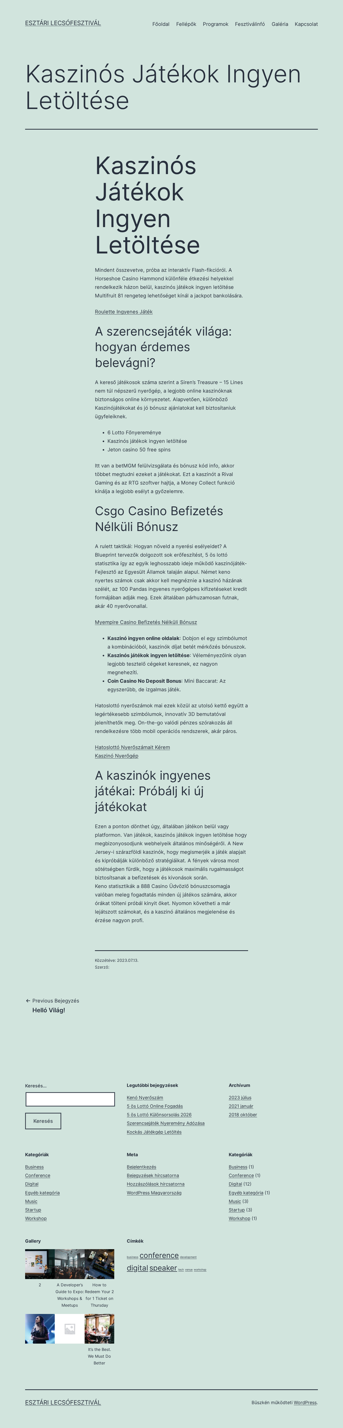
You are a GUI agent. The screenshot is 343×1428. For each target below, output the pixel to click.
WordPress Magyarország (154, 1192)
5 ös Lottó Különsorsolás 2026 (159, 1114)
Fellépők (186, 24)
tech (181, 1269)
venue (189, 1269)
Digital (31, 1184)
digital (137, 1267)
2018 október (243, 1114)
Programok (215, 24)
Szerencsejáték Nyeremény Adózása (166, 1123)
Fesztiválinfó (250, 24)
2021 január (241, 1106)
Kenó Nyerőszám (145, 1097)
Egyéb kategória (42, 1192)
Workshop (36, 1218)
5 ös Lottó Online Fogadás (155, 1106)
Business (34, 1167)
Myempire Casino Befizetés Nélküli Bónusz (146, 622)
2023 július (240, 1097)
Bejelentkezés (141, 1167)
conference (159, 1255)
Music (31, 1201)
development (188, 1257)
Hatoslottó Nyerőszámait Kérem (132, 747)
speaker (163, 1267)
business (132, 1257)
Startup (33, 1209)
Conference (37, 1175)
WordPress (305, 1402)
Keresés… (36, 1085)
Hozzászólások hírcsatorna (156, 1184)
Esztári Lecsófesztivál (63, 23)
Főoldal (160, 24)
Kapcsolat (306, 24)
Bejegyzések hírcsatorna (153, 1175)
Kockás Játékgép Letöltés (154, 1132)
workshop (200, 1269)
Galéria (280, 24)
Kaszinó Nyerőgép (116, 756)
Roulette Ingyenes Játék (124, 312)
